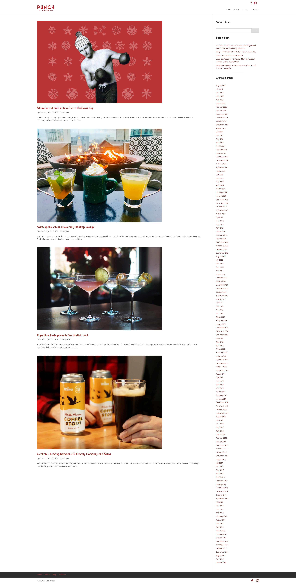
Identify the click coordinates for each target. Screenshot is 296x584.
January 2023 (221, 239)
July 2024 (219, 174)
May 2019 (220, 384)
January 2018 (221, 441)
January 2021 (221, 324)
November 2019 (222, 363)
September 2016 (222, 498)
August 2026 (220, 85)
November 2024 (222, 160)
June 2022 (220, 263)
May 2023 (220, 224)
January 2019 (221, 399)
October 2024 (221, 164)
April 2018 (220, 431)
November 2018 (222, 406)
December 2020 (222, 328)
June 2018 (220, 424)
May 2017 (220, 470)
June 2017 (220, 466)
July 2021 (219, 303)
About (237, 10)
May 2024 (220, 182)
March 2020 (220, 349)
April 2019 (220, 388)
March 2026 (220, 103)
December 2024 (222, 157)
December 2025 (222, 114)
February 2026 (221, 107)
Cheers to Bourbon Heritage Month (229, 55)
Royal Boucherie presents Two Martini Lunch (62, 335)
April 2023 (220, 228)
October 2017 (221, 452)
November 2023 (222, 203)
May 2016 (220, 509)
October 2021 (221, 292)
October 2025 (221, 121)
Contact (255, 10)
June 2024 (220, 178)
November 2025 (222, 118)
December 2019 (222, 360)
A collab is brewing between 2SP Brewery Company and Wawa (74, 454)
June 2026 (220, 93)
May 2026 (220, 96)
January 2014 (221, 562)
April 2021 (220, 313)
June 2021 (220, 306)
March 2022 (220, 274)
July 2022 (219, 260)
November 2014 (222, 545)
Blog (245, 10)
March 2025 (220, 146)
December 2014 (222, 541)
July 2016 (219, 502)
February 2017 (221, 481)
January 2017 (221, 484)
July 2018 (219, 420)
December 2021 (222, 285)
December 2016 (222, 488)
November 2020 (222, 331)
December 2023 (222, 199)
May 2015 (220, 523)
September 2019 (222, 370)
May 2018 (220, 427)
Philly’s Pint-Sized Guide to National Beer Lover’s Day (236, 52)
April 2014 (220, 559)
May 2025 (220, 139)
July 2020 (219, 338)
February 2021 (221, 320)
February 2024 (221, 192)
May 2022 (220, 267)
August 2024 (220, 171)
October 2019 (221, 367)
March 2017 (220, 477)
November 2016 (222, 491)
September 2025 (222, 125)
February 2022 (221, 278)
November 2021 (222, 288)
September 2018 (222, 413)
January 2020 (221, 356)
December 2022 (222, 242)
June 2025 (220, 135)
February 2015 (221, 534)
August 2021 (220, 299)
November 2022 (222, 246)
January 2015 (221, 538)
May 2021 (220, 310)
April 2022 (220, 271)
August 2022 (220, 256)
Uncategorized (65, 112)
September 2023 (222, 210)
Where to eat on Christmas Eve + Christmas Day (65, 108)
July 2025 (219, 132)
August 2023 (220, 214)
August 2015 (220, 520)
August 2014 (220, 555)
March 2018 (220, 434)
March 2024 (220, 189)
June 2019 (220, 381)
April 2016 (220, 513)
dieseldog (42, 112)
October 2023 (221, 206)
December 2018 (222, 402)
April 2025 (220, 142)
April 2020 (220, 345)
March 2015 (220, 530)
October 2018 (221, 409)
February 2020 (221, 352)
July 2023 (219, 217)
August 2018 (220, 416)
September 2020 (222, 335)
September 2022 (222, 253)
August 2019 (220, 374)
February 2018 (221, 438)
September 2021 (222, 295)
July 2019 (219, 377)
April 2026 (220, 100)
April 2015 (220, 527)
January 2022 (221, 281)
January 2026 (221, 110)
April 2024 (220, 185)
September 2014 (222, 552)
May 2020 (220, 342)
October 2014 (221, 548)
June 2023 (220, 221)
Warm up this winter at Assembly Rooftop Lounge (66, 227)
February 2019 (221, 395)
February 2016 (221, 516)
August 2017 (220, 459)
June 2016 (220, 505)
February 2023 (221, 235)
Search (255, 31)
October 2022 (221, 249)
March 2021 (220, 317)
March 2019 (220, 392)
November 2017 (222, 449)
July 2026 (219, 89)
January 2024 (221, 196)
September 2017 (222, 456)
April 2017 (220, 473)
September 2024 (222, 167)
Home (228, 10)
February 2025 (221, 150)
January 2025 (221, 153)
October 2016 (221, 495)
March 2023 (220, 231)
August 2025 (220, 128)
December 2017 (222, 445)
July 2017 (219, 463)
